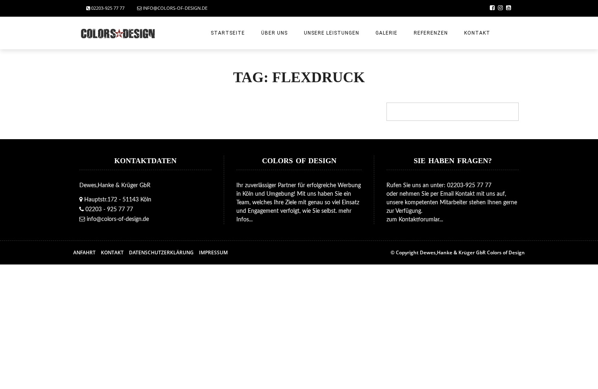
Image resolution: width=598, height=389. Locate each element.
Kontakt (477, 33)
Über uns (274, 33)
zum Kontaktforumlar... (414, 220)
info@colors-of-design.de (174, 8)
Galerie (386, 33)
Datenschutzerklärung (161, 252)
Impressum (213, 252)
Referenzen (431, 33)
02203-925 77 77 (107, 8)
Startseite (228, 33)
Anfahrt (84, 252)
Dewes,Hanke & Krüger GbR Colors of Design (472, 252)
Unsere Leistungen (331, 33)
